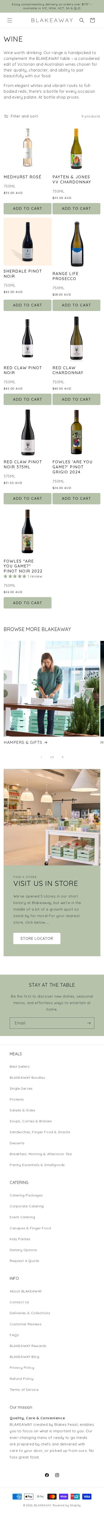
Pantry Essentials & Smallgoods (37, 1165)
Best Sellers (20, 1066)
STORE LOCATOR (37, 938)
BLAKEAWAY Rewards (28, 1346)
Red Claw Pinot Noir (23, 370)
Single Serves (21, 1088)
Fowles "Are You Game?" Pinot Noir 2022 (23, 566)
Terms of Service (24, 1389)
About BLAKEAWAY (26, 1291)
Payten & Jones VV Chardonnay (71, 179)
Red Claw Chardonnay (67, 370)
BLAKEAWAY (43, 1505)
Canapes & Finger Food (30, 1228)
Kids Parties (20, 1239)
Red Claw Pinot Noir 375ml (23, 464)
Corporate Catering (27, 1206)
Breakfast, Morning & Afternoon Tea (41, 1154)
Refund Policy (22, 1378)
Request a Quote (24, 1261)
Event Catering (22, 1217)
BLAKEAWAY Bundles (27, 1077)
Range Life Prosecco (65, 276)
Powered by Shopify (67, 1505)
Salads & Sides (22, 1110)
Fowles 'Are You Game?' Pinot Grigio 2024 (72, 466)
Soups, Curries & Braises (31, 1121)
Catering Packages (26, 1195)
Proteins (17, 1099)
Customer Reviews (26, 1324)
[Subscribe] (88, 1023)
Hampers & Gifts (23, 742)
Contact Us (19, 1302)
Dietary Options (23, 1250)
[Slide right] (62, 757)
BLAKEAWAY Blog (24, 1357)
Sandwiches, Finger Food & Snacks (40, 1132)
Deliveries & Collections (30, 1313)
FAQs (14, 1335)
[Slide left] (41, 757)
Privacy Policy (22, 1367)
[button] (9, 20)
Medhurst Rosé (22, 176)
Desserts (17, 1143)
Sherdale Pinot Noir (23, 274)
